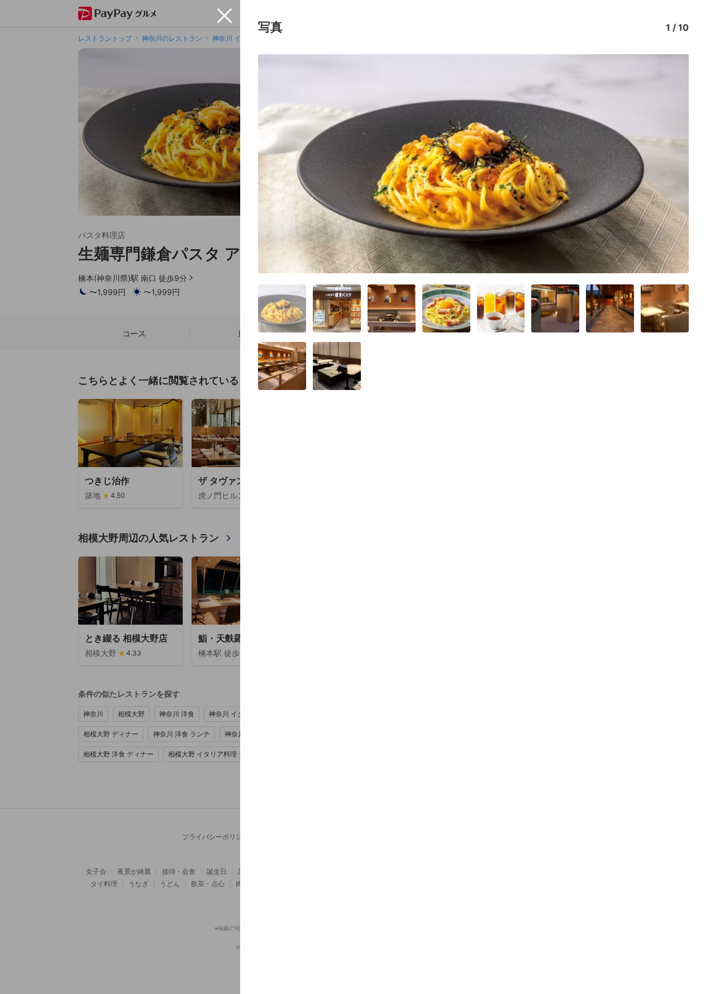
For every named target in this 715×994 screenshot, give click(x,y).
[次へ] (668, 163)
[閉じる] (224, 15)
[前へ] (278, 163)
